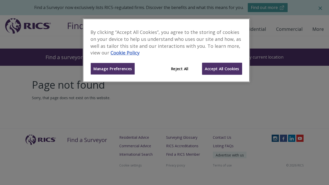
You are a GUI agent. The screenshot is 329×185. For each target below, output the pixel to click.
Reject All (179, 68)
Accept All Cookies (222, 68)
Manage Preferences (112, 68)
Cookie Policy (125, 53)
